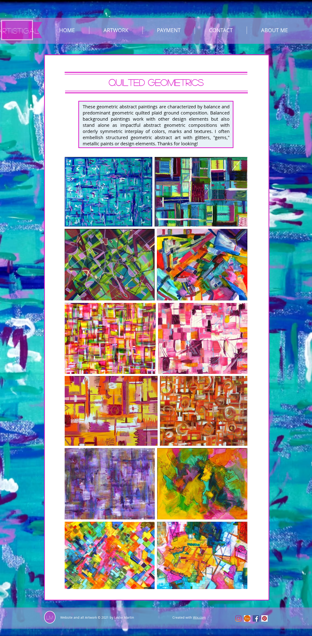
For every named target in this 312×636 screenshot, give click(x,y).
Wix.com (199, 617)
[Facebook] (256, 618)
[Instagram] (238, 618)
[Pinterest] (264, 618)
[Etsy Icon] (247, 618)
